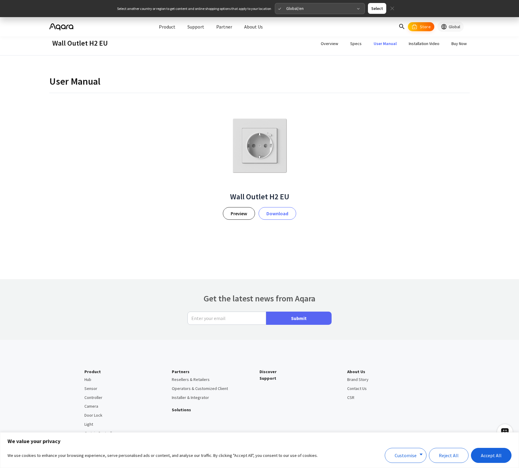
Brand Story (358, 379)
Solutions (181, 409)
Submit (299, 318)
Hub (87, 379)
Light (88, 424)
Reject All (449, 455)
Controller (93, 397)
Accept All (491, 455)
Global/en (295, 8)
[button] (402, 26)
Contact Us (357, 388)
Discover (268, 371)
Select (377, 8)
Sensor (90, 388)
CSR (350, 397)
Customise (406, 455)
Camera (91, 406)
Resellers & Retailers (191, 379)
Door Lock (93, 415)
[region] (259, 450)
